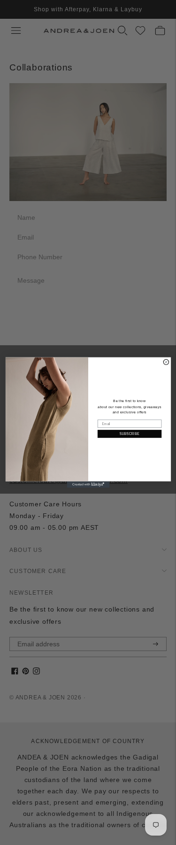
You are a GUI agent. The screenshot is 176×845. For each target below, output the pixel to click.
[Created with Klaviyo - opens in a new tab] (88, 484)
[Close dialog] (165, 361)
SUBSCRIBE (129, 434)
